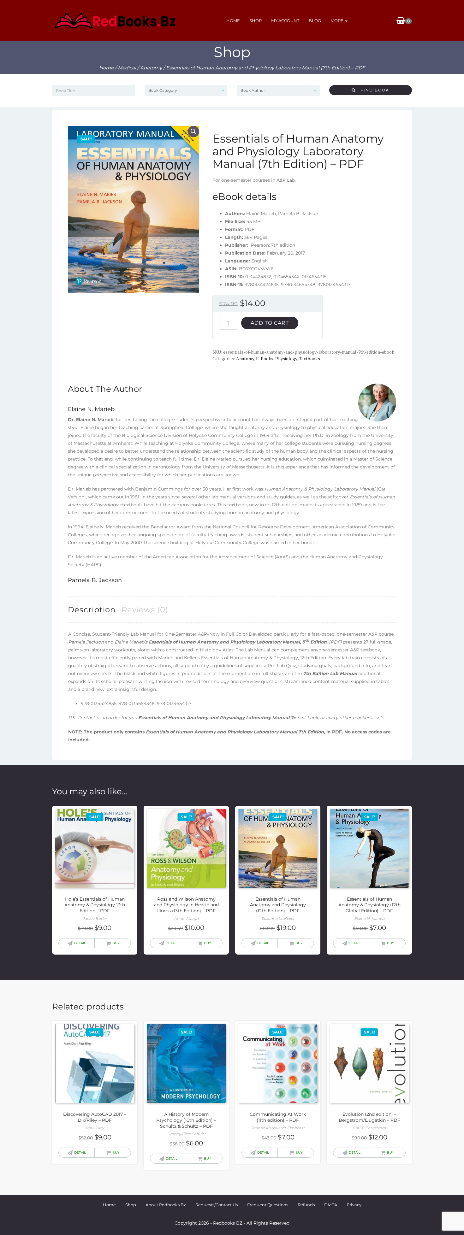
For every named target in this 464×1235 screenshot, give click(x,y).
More (337, 20)
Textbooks (309, 359)
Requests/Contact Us (216, 1204)
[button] (193, 131)
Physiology (286, 359)
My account (285, 20)
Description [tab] (92, 609)
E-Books (264, 359)
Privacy (354, 1204)
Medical (127, 68)
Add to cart (270, 323)
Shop (255, 20)
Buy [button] (115, 943)
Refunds (306, 1204)
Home (233, 20)
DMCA (330, 1204)
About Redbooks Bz (166, 1204)
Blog (315, 20)
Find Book (372, 90)
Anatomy (151, 68)
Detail (80, 943)
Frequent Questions (267, 1204)
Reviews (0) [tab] (145, 609)
